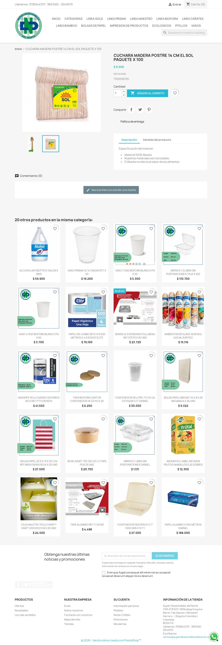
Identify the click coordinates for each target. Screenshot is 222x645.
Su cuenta (122, 599)
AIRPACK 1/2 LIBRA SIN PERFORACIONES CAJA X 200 (183, 272)
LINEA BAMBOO (66, 26)
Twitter (26, 584)
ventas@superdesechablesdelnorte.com (187, 637)
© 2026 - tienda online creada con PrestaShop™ (111, 640)
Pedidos (118, 610)
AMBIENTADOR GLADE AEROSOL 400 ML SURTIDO (183, 335)
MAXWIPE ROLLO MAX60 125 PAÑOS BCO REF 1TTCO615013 (38, 399)
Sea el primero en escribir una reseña (113, 190)
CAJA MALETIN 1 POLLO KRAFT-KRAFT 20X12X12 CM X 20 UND (39, 526)
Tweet (140, 109)
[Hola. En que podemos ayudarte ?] (213, 636)
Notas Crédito (122, 615)
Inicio (56, 19)
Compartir (131, 109)
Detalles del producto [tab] (157, 140)
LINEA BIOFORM (167, 19)
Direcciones (121, 619)
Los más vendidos (25, 615)
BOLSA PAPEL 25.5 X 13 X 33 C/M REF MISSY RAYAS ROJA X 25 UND (39, 463)
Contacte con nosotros (78, 615)
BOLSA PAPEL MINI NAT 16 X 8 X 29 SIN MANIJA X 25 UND (183, 399)
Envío (67, 606)
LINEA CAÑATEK (193, 19)
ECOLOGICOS (161, 26)
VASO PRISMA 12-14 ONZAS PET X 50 (87, 272)
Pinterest (149, 109)
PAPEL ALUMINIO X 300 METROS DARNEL (183, 526)
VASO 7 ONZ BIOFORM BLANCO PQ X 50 (135, 272)
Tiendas (69, 624)
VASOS (196, 26)
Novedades (21, 610)
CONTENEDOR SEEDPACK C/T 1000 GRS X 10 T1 (135, 526)
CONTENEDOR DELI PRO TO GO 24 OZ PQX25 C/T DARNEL (135, 399)
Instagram (41, 584)
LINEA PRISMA (116, 19)
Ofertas (19, 606)
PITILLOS (181, 26)
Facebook (18, 584)
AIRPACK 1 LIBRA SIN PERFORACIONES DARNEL (135, 463)
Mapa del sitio (72, 619)
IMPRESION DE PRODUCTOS (129, 26)
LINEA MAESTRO (141, 19)
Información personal (126, 606)
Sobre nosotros (73, 610)
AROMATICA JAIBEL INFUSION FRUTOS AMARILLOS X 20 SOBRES (183, 463)
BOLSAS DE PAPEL (93, 26)
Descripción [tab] (129, 140)
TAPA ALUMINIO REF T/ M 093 (87, 524)
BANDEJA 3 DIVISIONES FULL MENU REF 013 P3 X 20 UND (135, 335)
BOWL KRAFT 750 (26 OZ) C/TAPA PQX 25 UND (87, 463)
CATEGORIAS (74, 19)
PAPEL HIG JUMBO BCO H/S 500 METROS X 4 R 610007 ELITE (87, 335)
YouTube (33, 584)
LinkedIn (49, 584)
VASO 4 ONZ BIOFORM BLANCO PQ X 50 (39, 335)
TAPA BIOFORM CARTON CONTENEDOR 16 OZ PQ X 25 (87, 399)
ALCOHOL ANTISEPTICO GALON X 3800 (38, 272)
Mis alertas (120, 624)
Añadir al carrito (147, 93)
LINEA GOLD (95, 19)
